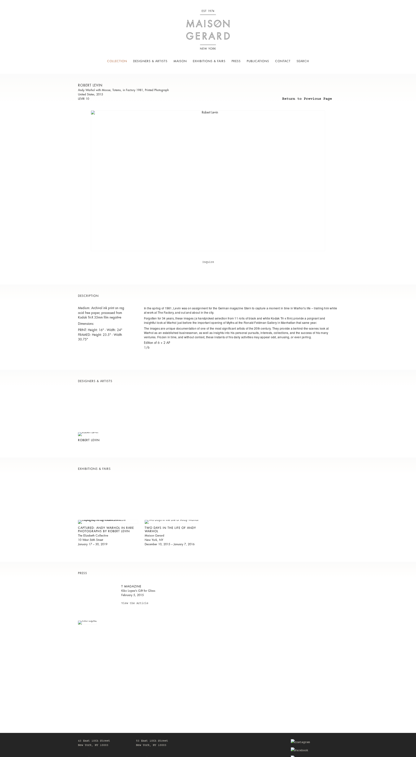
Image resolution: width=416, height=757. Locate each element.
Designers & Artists (150, 61)
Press (236, 61)
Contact (283, 61)
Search (303, 61)
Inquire (208, 262)
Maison (180, 61)
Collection (117, 61)
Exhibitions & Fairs (209, 61)
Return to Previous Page (307, 99)
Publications (258, 61)
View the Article (134, 604)
